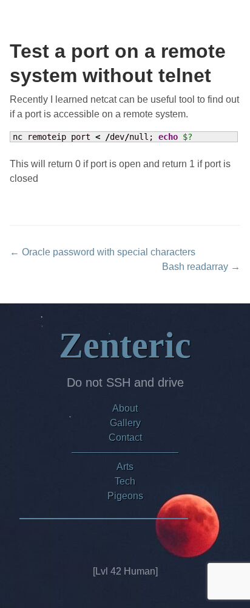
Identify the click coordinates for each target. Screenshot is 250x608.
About (125, 408)
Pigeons (125, 496)
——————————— (125, 452)
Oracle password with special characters (102, 252)
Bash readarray (201, 266)
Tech (125, 481)
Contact (125, 437)
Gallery (125, 423)
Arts (125, 466)
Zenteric (125, 345)
